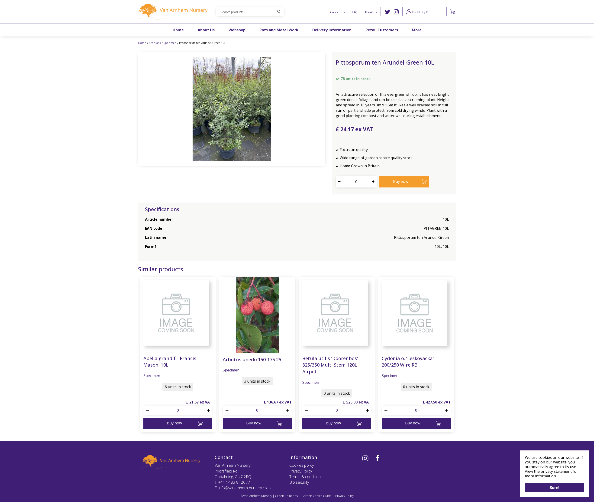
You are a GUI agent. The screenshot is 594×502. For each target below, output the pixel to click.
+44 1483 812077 (234, 482)
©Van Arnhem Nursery (256, 496)
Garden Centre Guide (316, 496)
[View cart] (452, 11)
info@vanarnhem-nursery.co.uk (245, 487)
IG (396, 12)
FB (377, 458)
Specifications (162, 209)
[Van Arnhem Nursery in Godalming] (173, 11)
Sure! (554, 487)
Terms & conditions (306, 476)
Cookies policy (301, 465)
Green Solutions (286, 496)
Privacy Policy (300, 471)
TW (387, 12)
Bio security (299, 482)
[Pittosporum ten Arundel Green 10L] (231, 109)
